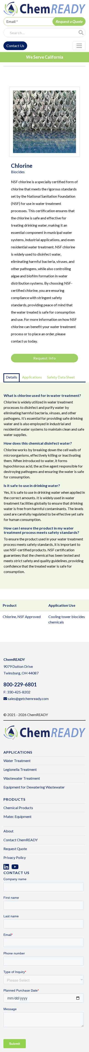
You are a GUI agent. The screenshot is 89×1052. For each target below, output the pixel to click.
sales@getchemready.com (28, 698)
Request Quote (15, 848)
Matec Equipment (17, 816)
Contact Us (15, 45)
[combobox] (39, 32)
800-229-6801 (20, 684)
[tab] (11, 378)
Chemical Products (18, 807)
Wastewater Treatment (21, 778)
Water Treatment (17, 760)
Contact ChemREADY (20, 840)
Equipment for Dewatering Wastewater (34, 787)
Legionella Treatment (20, 769)
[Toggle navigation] (79, 45)
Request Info (44, 358)
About (8, 831)
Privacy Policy (14, 857)
